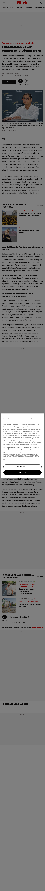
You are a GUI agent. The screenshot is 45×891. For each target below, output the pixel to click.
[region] (22, 445)
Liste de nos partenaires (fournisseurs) (14, 460)
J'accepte (22, 472)
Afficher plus (22, 466)
